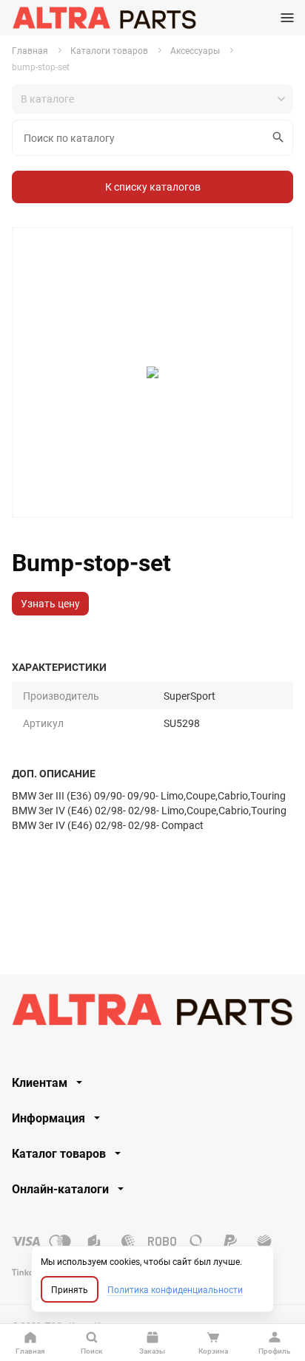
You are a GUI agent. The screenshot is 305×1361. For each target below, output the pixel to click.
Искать (278, 137)
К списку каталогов (153, 187)
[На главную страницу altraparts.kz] (104, 18)
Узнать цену (50, 603)
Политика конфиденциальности (175, 1289)
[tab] (152, 1082)
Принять (69, 1289)
